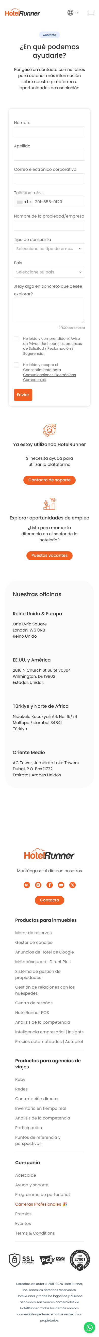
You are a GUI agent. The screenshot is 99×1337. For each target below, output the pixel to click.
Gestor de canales (33, 942)
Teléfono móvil (28, 193)
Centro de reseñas (34, 1003)
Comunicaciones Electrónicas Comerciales (49, 377)
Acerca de (25, 1175)
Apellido (22, 146)
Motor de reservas (33, 933)
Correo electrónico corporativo (45, 169)
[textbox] (45, 249)
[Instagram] (38, 885)
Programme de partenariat (42, 1194)
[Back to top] (89, 1313)
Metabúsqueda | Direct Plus (43, 962)
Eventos (23, 1223)
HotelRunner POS (32, 1013)
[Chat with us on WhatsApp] (89, 1327)
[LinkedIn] (27, 885)
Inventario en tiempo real (40, 1108)
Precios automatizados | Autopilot (49, 1041)
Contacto (49, 900)
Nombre (22, 123)
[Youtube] (61, 885)
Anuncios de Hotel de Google (44, 952)
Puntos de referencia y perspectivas (37, 1140)
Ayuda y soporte (31, 1185)
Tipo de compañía (32, 239)
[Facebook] (49, 885)
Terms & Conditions (35, 1233)
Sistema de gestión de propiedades (37, 974)
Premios (23, 1214)
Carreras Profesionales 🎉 (41, 1204)
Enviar (23, 395)
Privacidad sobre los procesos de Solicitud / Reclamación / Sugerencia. (52, 348)
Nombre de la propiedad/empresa (49, 216)
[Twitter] (72, 885)
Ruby (20, 1079)
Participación (28, 1128)
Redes (21, 1089)
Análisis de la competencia (42, 1022)
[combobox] (23, 202)
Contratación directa (36, 1099)
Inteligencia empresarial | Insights (49, 1032)
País (18, 263)
